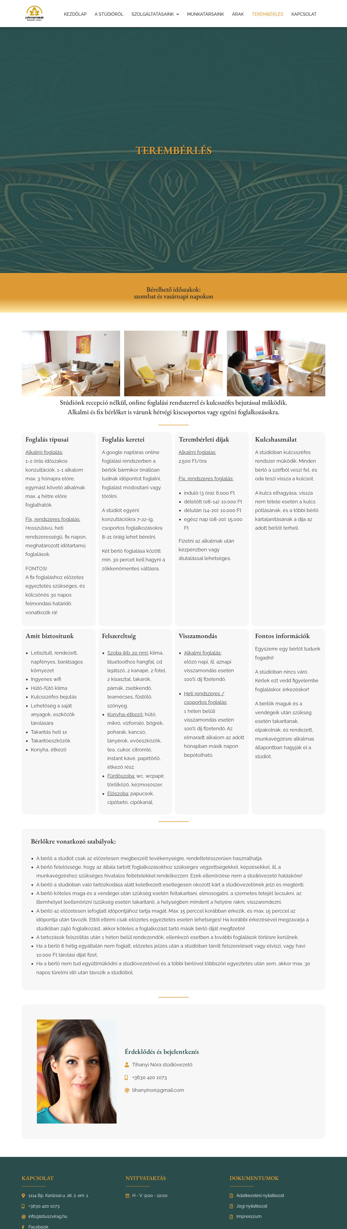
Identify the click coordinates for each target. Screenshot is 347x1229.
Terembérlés (267, 14)
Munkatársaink (205, 14)
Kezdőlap (75, 14)
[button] (155, 14)
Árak (238, 14)
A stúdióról (109, 14)
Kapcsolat (304, 14)
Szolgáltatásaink (152, 14)
